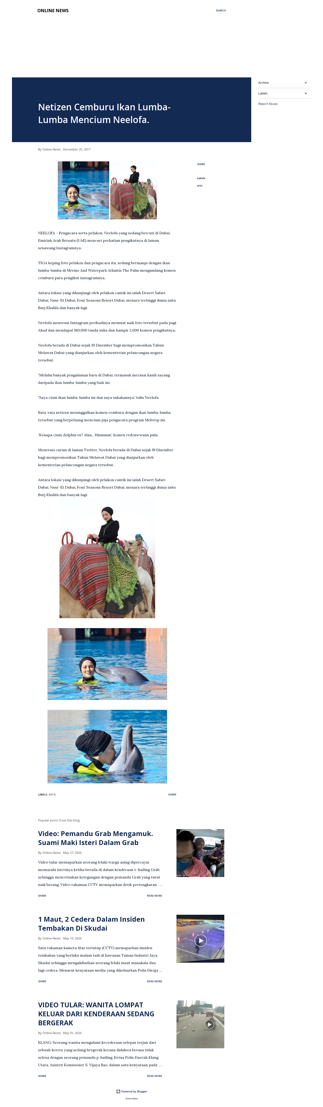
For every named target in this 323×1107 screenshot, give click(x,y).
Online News (53, 10)
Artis (199, 185)
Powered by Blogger (134, 1091)
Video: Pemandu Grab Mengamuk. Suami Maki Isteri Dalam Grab (95, 838)
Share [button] (201, 164)
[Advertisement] (161, 49)
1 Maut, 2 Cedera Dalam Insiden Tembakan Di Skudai (91, 924)
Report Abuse (268, 104)
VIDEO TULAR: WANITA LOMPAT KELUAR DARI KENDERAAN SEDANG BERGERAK (96, 1013)
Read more (154, 895)
